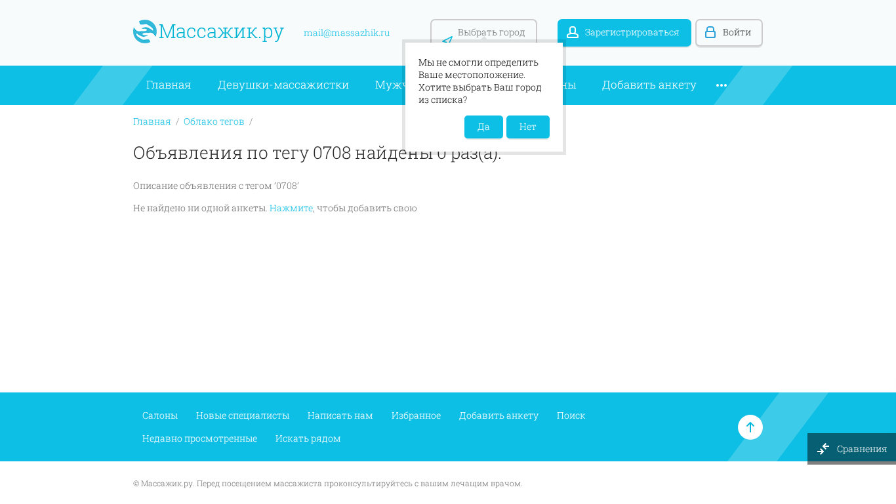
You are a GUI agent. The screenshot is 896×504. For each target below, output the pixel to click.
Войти (737, 32)
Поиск (571, 415)
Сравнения (863, 448)
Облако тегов (214, 121)
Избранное (416, 415)
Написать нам (340, 415)
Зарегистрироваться (632, 32)
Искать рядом (308, 438)
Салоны (160, 415)
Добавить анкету (649, 84)
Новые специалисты (242, 415)
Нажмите (291, 207)
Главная (169, 84)
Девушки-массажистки (283, 84)
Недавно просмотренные (199, 438)
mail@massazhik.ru (347, 32)
